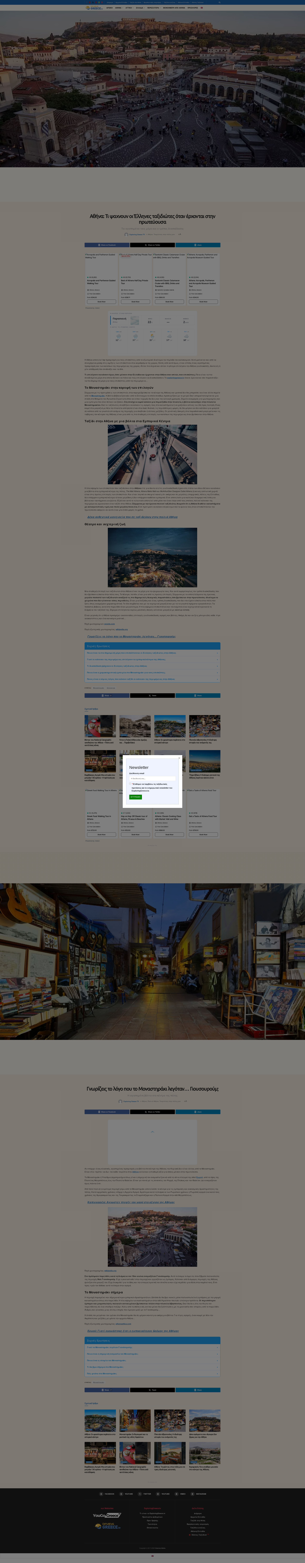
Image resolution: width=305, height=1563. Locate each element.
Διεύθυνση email (136, 773)
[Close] (179, 758)
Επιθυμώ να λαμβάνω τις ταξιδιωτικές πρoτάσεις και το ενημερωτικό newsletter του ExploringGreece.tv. (152, 787)
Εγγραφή (135, 797)
